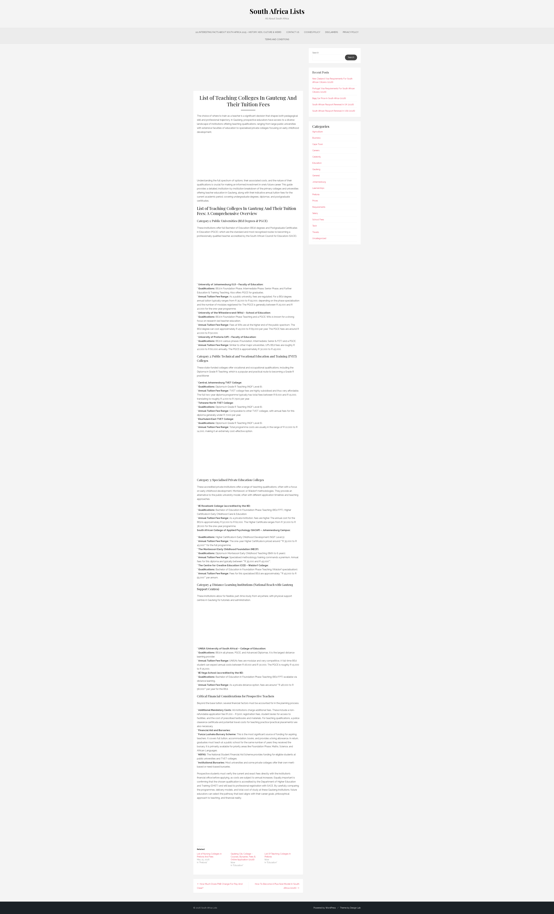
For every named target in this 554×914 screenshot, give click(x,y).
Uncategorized (319, 238)
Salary (315, 213)
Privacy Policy (351, 32)
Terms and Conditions (277, 39)
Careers (316, 150)
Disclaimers (331, 32)
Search (315, 53)
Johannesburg (319, 182)
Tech (314, 226)
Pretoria (315, 194)
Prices (315, 201)
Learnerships (318, 188)
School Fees (318, 219)
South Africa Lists (277, 11)
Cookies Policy (312, 32)
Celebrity (316, 157)
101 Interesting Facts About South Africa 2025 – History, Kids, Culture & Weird (238, 32)
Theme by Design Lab (350, 908)
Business (316, 138)
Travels (315, 232)
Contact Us (292, 32)
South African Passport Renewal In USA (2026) (333, 111)
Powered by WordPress (325, 908)
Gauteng (316, 169)
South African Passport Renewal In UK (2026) (333, 104)
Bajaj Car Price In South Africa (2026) (329, 98)
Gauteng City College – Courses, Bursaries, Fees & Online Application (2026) (243, 857)
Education (317, 163)
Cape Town (317, 144)
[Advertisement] (248, 69)
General (316, 175)
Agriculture (317, 132)
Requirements (318, 207)
